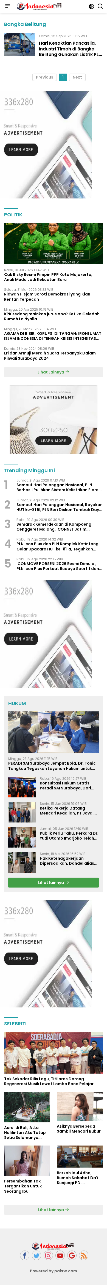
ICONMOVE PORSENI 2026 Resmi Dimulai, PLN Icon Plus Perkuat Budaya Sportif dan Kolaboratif (57, 566)
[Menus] (7, 6)
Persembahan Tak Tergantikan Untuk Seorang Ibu (23, 1186)
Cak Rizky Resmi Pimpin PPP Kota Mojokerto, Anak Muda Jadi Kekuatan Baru (48, 277)
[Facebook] (24, 1255)
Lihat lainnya (51, 882)
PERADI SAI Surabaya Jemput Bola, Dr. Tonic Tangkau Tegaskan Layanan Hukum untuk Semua (52, 766)
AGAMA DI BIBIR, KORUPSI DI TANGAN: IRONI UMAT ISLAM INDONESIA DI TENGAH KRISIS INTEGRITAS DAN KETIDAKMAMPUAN (52, 336)
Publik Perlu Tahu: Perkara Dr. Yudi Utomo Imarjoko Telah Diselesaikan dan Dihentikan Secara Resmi (69, 836)
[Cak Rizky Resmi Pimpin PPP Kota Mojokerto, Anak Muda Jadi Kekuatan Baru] (53, 243)
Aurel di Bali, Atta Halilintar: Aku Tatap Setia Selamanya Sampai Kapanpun (25, 1132)
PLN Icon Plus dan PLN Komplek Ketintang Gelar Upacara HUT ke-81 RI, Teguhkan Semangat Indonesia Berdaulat (57, 546)
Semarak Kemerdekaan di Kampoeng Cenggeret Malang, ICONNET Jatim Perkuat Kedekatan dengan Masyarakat (56, 527)
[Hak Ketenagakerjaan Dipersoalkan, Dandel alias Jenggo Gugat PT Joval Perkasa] (22, 862)
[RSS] (83, 1255)
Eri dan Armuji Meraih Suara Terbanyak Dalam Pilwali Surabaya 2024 (50, 356)
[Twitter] (36, 1255)
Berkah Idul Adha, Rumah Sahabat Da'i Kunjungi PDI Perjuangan (77, 1177)
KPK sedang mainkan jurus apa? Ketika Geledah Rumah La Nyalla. (52, 316)
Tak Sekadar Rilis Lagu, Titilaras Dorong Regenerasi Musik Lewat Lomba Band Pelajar (49, 1081)
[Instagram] (48, 1255)
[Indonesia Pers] (39, 6)
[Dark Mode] (91, 6)
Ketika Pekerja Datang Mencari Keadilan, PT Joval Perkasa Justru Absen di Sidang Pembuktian (67, 811)
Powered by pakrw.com (53, 1271)
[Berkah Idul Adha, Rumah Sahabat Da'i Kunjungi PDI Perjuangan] (80, 1156)
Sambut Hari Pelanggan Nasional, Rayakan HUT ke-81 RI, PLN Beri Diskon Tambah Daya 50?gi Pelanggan (59, 507)
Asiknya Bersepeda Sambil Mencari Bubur (79, 1129)
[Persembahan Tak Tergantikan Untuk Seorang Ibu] (27, 1161)
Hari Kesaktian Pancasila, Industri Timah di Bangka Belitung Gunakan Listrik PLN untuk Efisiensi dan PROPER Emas (70, 54)
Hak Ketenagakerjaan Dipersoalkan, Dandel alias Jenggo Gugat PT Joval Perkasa (67, 861)
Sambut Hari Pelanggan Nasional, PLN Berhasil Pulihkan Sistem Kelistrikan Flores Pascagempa (58, 487)
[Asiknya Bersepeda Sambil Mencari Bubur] (80, 1106)
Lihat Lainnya (51, 372)
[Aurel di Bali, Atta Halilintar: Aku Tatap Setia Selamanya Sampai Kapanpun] (27, 1107)
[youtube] (60, 1255)
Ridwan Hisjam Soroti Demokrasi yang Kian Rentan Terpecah (47, 297)
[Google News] (72, 1255)
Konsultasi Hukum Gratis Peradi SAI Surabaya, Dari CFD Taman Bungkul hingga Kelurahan (67, 786)
